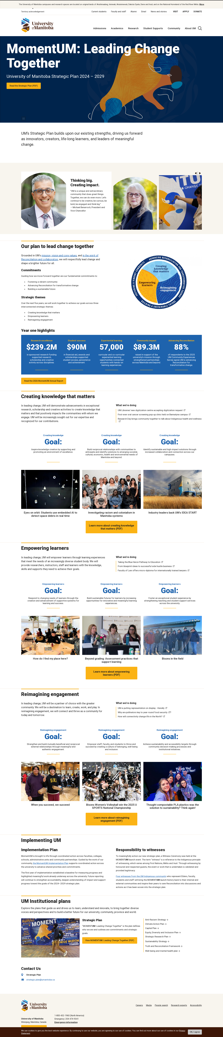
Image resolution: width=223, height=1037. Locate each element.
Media (149, 1005)
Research (133, 28)
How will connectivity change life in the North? (140, 716)
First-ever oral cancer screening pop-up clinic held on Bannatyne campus (153, 414)
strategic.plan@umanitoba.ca (40, 979)
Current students (98, 11)
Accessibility (196, 1005)
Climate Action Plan (154, 924)
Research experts (179, 1005)
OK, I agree (195, 1032)
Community (174, 28)
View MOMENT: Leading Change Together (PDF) (109, 940)
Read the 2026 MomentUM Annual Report (43, 381)
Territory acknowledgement (32, 12)
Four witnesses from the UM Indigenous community (141, 876)
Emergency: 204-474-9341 (66, 1019)
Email (143, 11)
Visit (175, 11)
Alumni (134, 11)
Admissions (99, 28)
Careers (139, 1005)
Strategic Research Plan (156, 936)
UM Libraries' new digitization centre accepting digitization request (150, 410)
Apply (186, 11)
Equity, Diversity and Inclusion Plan (161, 932)
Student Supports (153, 28)
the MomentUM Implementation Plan (50, 863)
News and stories (159, 11)
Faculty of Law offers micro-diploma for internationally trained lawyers (152, 570)
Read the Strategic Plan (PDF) (24, 86)
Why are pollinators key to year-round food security (142, 712)
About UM (190, 28)
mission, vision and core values (59, 255)
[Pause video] (23, 118)
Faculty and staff (118, 11)
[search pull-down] (200, 28)
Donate (198, 11)
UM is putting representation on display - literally (141, 708)
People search (161, 1005)
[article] (111, 79)
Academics (117, 28)
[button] (195, 173)
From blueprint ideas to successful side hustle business (145, 566)
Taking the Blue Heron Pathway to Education (139, 562)
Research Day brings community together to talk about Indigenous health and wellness (160, 418)
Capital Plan (151, 928)
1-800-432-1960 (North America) (69, 1015)
